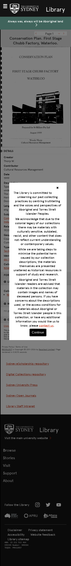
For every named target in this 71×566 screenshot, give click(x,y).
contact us (46, 325)
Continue (38, 332)
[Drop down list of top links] (7, 6)
